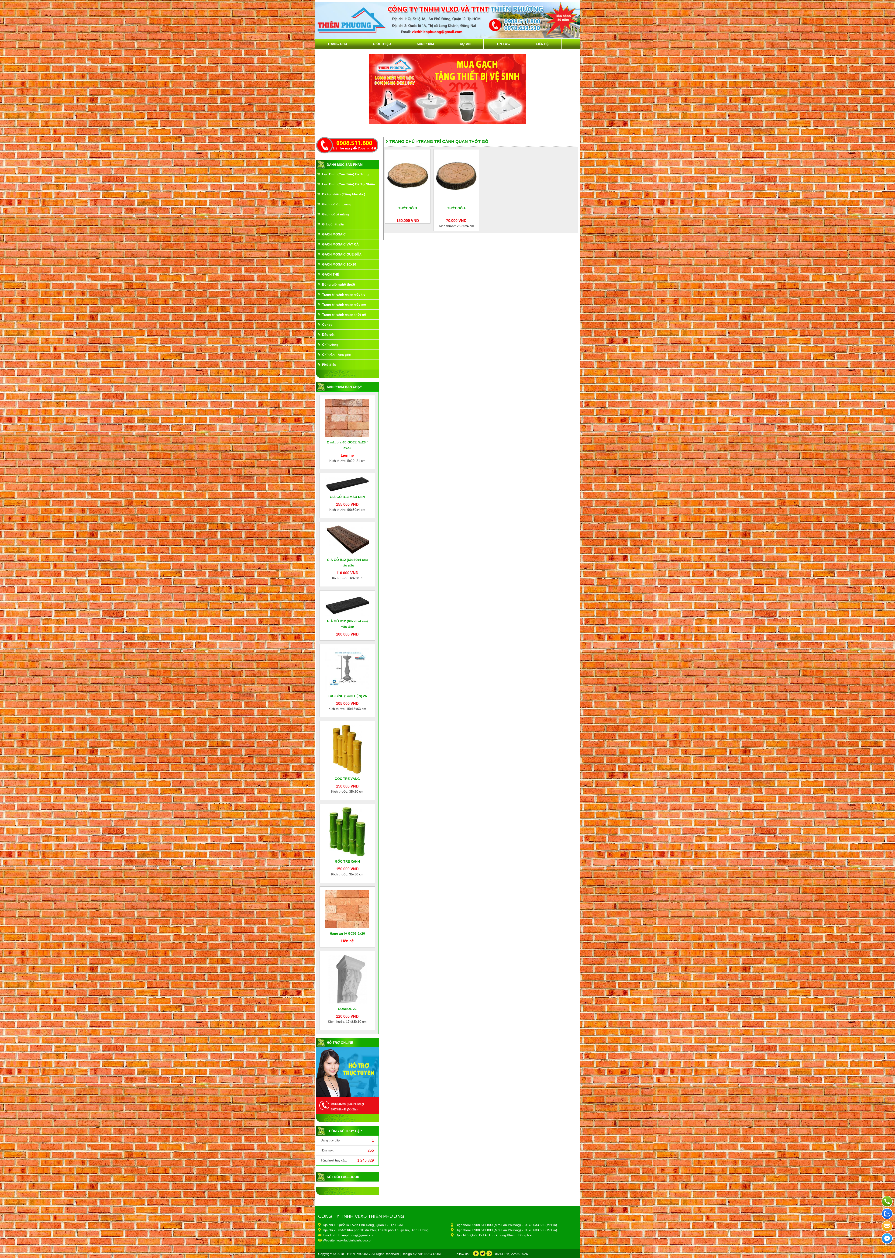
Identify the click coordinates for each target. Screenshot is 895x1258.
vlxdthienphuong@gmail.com (354, 1235)
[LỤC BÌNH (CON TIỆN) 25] (347, 669)
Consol (328, 324)
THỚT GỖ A (456, 208)
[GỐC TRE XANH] (347, 831)
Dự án (465, 44)
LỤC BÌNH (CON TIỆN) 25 (347, 696)
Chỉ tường (330, 344)
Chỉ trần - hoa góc (336, 354)
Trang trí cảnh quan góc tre (343, 294)
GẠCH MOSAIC (334, 234)
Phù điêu (329, 364)
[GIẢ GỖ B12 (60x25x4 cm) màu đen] (347, 605)
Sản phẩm (425, 44)
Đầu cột (328, 334)
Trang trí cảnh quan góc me (344, 304)
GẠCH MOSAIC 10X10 (339, 264)
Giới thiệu (382, 44)
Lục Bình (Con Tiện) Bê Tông (345, 174)
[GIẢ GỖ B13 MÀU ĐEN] (347, 484)
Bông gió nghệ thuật (338, 284)
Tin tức (503, 44)
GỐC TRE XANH (347, 861)
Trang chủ (337, 44)
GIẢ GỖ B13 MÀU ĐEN (347, 497)
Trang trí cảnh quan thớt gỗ (344, 314)
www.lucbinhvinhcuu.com (355, 1240)
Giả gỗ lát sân (333, 224)
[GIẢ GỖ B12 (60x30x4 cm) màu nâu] (347, 540)
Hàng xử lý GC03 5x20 (347, 933)
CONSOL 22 (347, 1009)
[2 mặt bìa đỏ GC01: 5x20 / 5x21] (347, 418)
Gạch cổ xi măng (335, 214)
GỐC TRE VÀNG (347, 779)
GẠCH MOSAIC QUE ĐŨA (341, 254)
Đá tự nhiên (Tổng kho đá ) (343, 194)
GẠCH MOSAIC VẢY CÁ (340, 244)
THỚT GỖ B (407, 208)
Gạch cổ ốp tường (336, 204)
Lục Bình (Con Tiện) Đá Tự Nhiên (348, 184)
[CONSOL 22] (347, 979)
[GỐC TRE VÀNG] (347, 749)
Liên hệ (542, 44)
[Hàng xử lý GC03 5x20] (347, 909)
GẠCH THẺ (330, 274)
